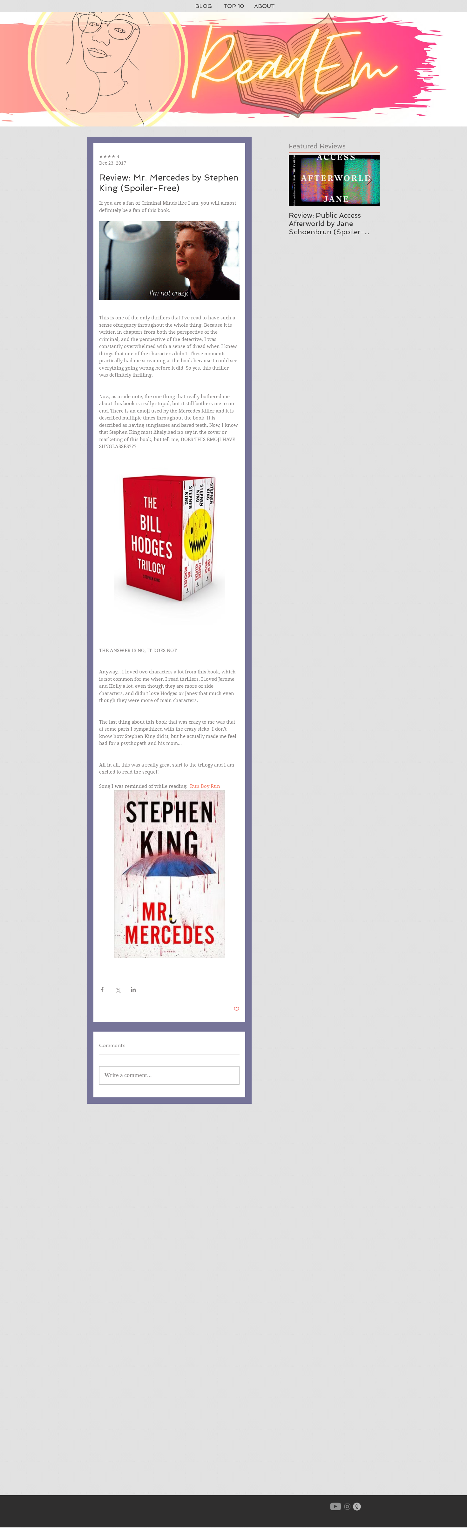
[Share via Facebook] (102, 989)
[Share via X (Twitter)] (118, 989)
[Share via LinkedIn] (133, 989)
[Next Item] (369, 181)
